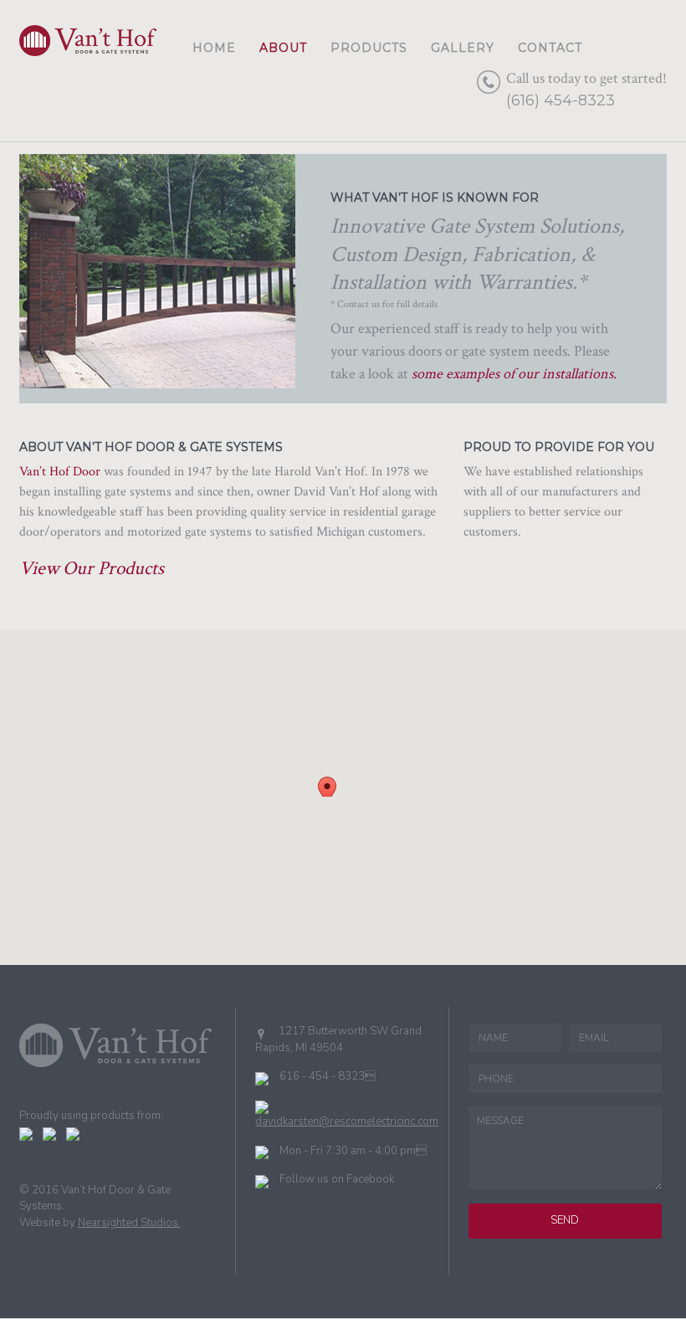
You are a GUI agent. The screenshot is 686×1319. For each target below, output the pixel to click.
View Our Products (91, 568)
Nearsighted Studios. (129, 1222)
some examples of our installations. (514, 373)
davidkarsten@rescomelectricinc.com (346, 1121)
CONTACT (550, 47)
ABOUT (283, 47)
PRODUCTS (368, 47)
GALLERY (462, 47)
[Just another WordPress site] (87, 47)
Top (646, 1279)
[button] (328, 786)
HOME (214, 47)
